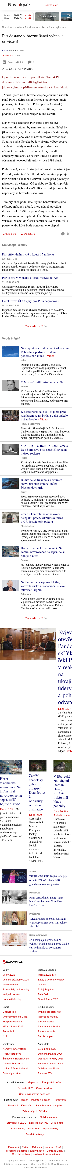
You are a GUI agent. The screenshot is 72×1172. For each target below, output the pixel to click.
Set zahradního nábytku (48, 1105)
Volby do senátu (11, 994)
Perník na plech (46, 1036)
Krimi (23, 360)
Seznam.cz (51, 4)
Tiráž (58, 1147)
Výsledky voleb (11, 984)
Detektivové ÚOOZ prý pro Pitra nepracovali (30, 301)
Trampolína (59, 1099)
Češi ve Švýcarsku (13, 1063)
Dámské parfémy (38, 1122)
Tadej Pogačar (46, 989)
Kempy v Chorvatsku (14, 1048)
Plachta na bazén (40, 1099)
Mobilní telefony (48, 1117)
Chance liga (9, 1011)
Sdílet (22, 62)
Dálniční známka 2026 (50, 1053)
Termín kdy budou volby (16, 989)
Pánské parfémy (35, 1134)
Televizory (33, 1128)
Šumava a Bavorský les (16, 1058)
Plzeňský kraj (27, 526)
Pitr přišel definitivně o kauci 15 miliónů (28, 254)
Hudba (24, 458)
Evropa (24, 386)
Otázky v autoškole (48, 1068)
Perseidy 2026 (25, 1088)
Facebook (13, 1147)
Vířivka (43, 1111)
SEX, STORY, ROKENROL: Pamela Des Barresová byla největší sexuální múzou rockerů (44, 449)
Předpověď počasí (52, 1082)
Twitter (25, 1147)
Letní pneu (57, 1122)
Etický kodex (37, 1150)
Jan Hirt (42, 984)
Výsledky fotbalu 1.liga (15, 1016)
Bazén (24, 1099)
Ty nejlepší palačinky (49, 1011)
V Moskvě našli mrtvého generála (42, 382)
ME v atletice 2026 (13, 1026)
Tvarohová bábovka (49, 1026)
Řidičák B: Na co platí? (50, 1063)
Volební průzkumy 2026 (16, 979)
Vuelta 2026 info (47, 974)
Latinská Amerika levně (15, 1068)
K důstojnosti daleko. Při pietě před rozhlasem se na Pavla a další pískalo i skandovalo (44, 415)
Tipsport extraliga (12, 1021)
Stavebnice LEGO (16, 1122)
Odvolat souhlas (21, 1154)
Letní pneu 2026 (47, 1048)
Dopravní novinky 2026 (50, 1058)
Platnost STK (45, 1073)
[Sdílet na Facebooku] (63, 234)
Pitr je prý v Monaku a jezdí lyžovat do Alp (30, 277)
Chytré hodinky (50, 1128)
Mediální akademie (16, 1150)
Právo (5, 50)
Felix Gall (43, 994)
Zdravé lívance (46, 1021)
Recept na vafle (46, 1031)
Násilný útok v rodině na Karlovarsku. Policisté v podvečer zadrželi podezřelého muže (45, 352)
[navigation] (4, 5)
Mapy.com (33, 1082)
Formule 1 (8, 1031)
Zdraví (24, 492)
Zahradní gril (29, 1111)
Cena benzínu (44, 1088)
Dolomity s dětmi (12, 1073)
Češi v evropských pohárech (34, 1093)
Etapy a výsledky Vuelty (51, 979)
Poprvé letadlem (12, 1053)
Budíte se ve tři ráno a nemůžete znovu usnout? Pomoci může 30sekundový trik (41, 483)
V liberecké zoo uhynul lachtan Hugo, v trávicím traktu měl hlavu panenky (61, 791)
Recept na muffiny (48, 1016)
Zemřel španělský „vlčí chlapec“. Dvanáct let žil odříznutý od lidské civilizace (37, 792)
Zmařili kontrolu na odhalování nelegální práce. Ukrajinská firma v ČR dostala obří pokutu (42, 518)
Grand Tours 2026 (48, 999)
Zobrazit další (34, 326)
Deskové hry (18, 1128)
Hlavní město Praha (30, 424)
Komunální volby (12, 999)
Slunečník (13, 1105)
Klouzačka (27, 1105)
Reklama (37, 1147)
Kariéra (49, 1147)
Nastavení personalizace (46, 1154)
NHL (5, 1036)
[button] (10, 351)
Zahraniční (26, 594)
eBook (10, 62)
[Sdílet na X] (68, 234)
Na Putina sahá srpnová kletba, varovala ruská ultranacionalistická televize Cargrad (43, 586)
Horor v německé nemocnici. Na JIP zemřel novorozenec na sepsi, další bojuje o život (44, 552)
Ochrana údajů (55, 1150)
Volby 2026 (9, 974)
